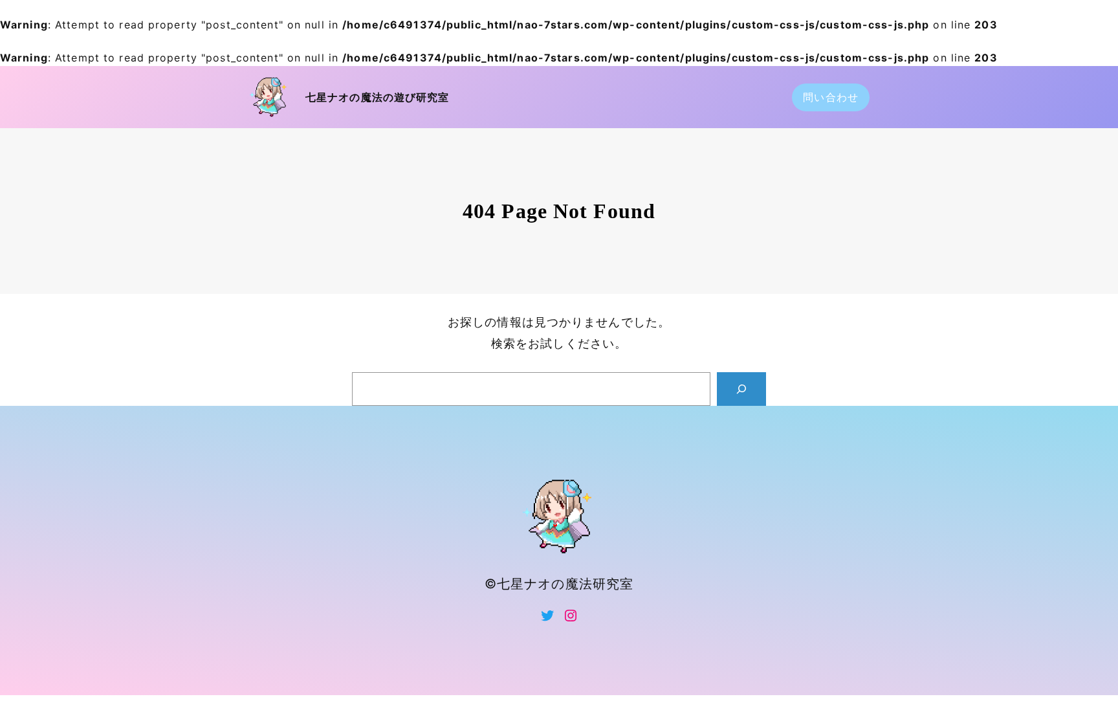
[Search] (741, 389)
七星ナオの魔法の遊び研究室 (377, 97)
